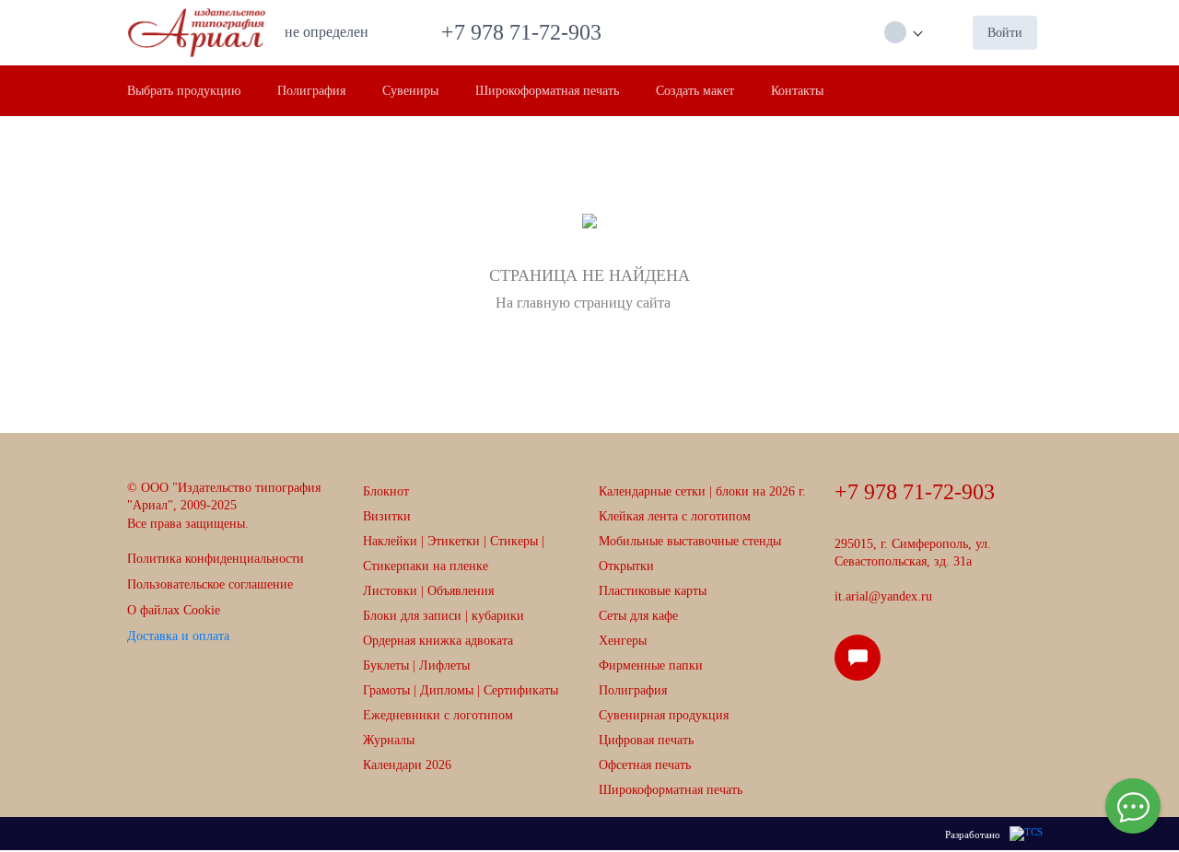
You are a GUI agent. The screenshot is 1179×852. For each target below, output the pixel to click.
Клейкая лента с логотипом (675, 516)
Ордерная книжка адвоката (438, 641)
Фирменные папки (651, 665)
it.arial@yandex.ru (883, 596)
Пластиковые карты (652, 591)
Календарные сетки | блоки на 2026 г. (702, 491)
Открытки (626, 566)
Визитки (387, 516)
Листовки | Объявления (428, 591)
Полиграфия (633, 690)
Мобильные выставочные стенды (690, 541)
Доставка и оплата (178, 636)
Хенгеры (623, 641)
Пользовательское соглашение (210, 584)
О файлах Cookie (173, 610)
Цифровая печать (646, 740)
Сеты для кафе (638, 616)
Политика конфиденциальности (215, 559)
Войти (1004, 33)
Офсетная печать (645, 765)
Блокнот (386, 491)
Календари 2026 (407, 765)
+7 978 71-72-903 (527, 32)
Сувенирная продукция (664, 715)
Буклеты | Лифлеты (416, 665)
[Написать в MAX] (863, 664)
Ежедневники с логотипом (438, 715)
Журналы (388, 740)
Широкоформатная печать (670, 790)
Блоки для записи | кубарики (443, 616)
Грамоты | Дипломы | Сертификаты (460, 690)
